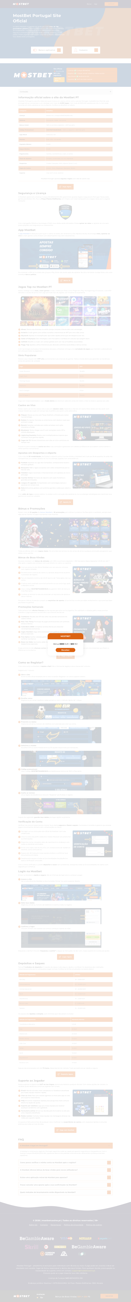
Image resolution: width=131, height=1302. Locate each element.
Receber (65, 650)
